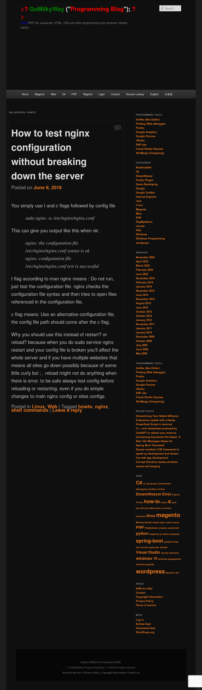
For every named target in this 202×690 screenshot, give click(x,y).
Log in (140, 620)
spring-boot (149, 540)
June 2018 (142, 295)
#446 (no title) (144, 588)
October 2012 (144, 316)
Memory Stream (144, 522)
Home (25, 94)
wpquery (170, 572)
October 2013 (144, 311)
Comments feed (145, 628)
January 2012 (144, 320)
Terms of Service (71, 672)
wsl (177, 572)
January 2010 (144, 332)
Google (140, 188)
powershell (173, 527)
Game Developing (147, 184)
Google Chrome (145, 136)
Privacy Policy (144, 601)
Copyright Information (149, 597)
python (142, 533)
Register (88, 94)
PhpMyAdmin (144, 222)
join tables (150, 508)
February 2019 (144, 282)
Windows (141, 234)
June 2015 (142, 307)
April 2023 (142, 261)
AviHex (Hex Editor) (148, 119)
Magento (40, 94)
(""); (78, 12)
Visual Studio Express (149, 149)
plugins (163, 527)
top (137, 547)
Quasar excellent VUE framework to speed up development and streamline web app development (157, 453)
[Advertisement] (101, 60)
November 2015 (145, 299)
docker (161, 489)
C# (63, 94)
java (174, 502)
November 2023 (145, 257)
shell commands (29, 409)
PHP (74, 94)
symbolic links (171, 541)
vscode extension (170, 552)
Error (166, 494)
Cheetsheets (164, 483)
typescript (154, 547)
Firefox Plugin (144, 180)
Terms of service (146, 605)
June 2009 (142, 349)
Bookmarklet (143, 167)
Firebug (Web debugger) (151, 123)
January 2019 (144, 286)
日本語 (168, 94)
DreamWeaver (144, 176)
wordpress (142, 243)
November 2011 (145, 324)
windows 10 (146, 558)
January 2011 (144, 328)
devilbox (152, 489)
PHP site (141, 144)
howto (85, 406)
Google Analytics (146, 132)
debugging (141, 489)
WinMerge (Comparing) (150, 153)
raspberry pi (156, 533)
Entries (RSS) (88, 662)
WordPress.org (145, 632)
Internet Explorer (146, 196)
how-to (152, 501)
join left (140, 508)
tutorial (144, 547)
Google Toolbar (145, 192)
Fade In (176, 494)
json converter (163, 508)
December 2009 (145, 336)
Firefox (140, 128)
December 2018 (145, 290)
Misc (139, 213)
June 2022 (142, 274)
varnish (163, 547)
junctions (141, 516)
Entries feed (143, 624)
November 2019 (145, 278)
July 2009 (141, 345)
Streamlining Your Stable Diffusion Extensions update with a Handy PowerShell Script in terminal (157, 420)
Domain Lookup (135, 94)
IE (169, 501)
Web (53, 94)
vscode (140, 226)
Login (102, 94)
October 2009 (144, 341)
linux (151, 515)
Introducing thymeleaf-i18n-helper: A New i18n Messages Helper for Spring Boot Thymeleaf (158, 441)
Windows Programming (150, 238)
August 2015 (143, 303)
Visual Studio (148, 552)
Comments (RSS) (111, 662)
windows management (169, 558)
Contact (115, 94)
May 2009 (141, 353)
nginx (101, 406)
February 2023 (144, 269)
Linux (139, 205)
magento (168, 515)
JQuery (140, 140)
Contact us (133, 672)
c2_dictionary (150, 483)
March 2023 (143, 265)
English (154, 94)
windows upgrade (145, 564)
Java (138, 201)
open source (172, 522)
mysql (155, 522)
